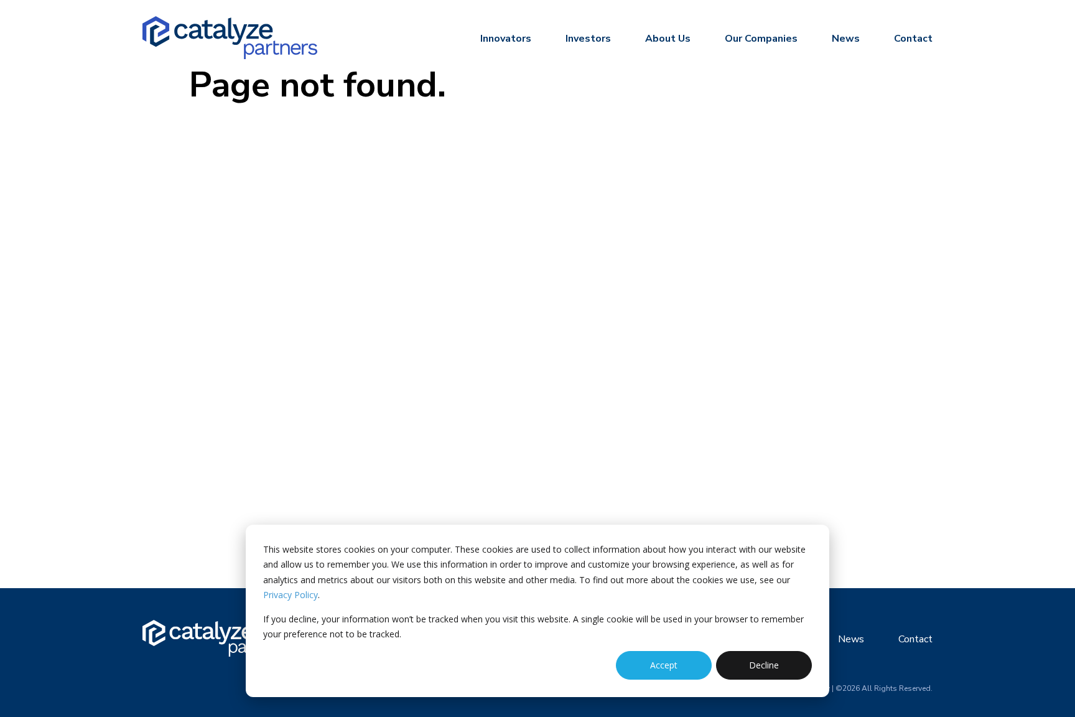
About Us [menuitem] (668, 38)
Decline (764, 665)
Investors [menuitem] (588, 38)
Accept (663, 665)
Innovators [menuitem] (505, 38)
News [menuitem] (846, 38)
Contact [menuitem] (913, 38)
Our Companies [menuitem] (761, 38)
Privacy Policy (290, 595)
